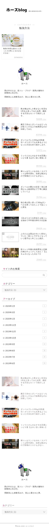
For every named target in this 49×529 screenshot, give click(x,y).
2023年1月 (25, 306)
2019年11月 (25, 331)
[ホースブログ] (24, 11)
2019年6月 (25, 363)
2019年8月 (25, 351)
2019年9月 (25, 344)
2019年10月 (25, 338)
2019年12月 (25, 325)
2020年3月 (25, 312)
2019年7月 (25, 357)
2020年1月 (25, 319)
